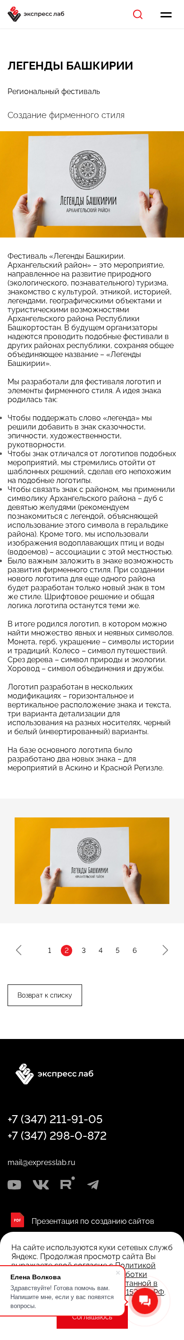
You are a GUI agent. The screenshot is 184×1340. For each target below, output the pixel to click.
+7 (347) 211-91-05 (55, 1119)
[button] (19, 950)
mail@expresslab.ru (41, 1162)
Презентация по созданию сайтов (93, 1221)
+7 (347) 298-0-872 (57, 1135)
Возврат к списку (44, 995)
